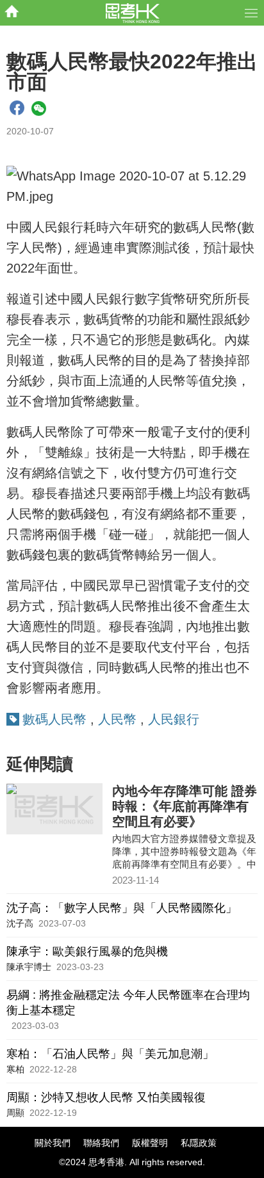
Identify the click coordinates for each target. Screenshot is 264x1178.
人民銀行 (173, 719)
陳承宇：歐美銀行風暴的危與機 (87, 951)
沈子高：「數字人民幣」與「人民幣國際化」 (121, 908)
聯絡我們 (101, 1143)
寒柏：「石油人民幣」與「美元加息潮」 (110, 1053)
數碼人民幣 (54, 719)
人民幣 (117, 719)
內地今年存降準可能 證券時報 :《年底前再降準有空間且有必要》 (184, 806)
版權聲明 (150, 1143)
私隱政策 (199, 1143)
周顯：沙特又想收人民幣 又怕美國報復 (106, 1097)
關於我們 (52, 1143)
